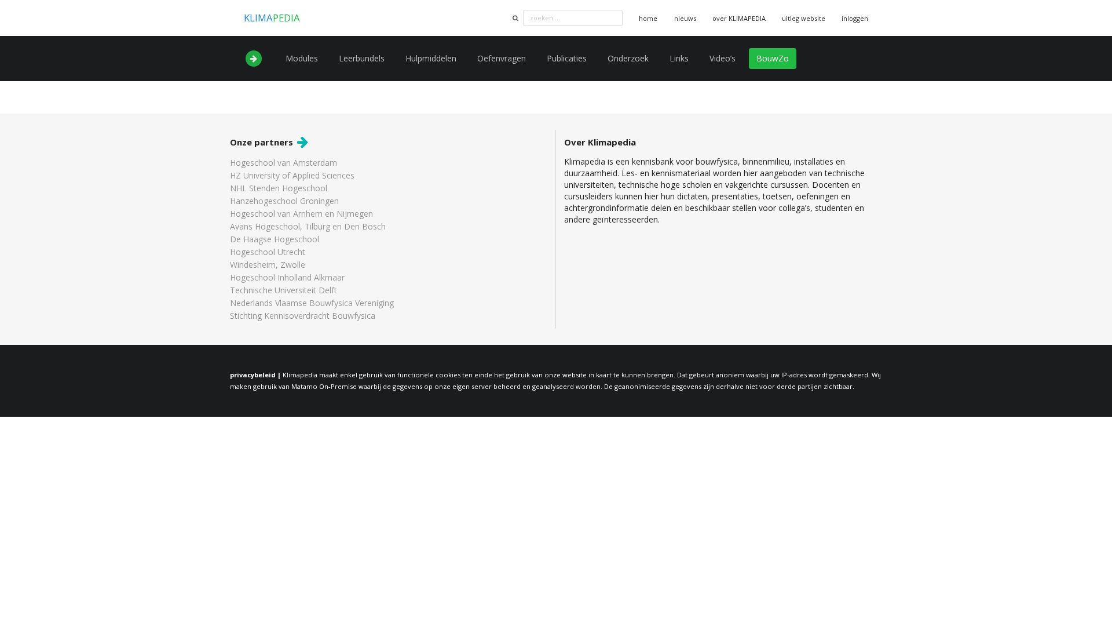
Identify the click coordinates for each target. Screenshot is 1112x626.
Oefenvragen (501, 58)
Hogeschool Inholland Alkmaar (287, 277)
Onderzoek (628, 58)
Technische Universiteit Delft (283, 290)
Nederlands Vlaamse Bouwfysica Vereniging (312, 302)
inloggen (855, 18)
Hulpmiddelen (430, 58)
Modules (302, 58)
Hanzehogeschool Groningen (284, 200)
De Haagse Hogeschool (274, 239)
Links (679, 58)
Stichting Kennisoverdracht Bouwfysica (302, 315)
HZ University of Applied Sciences (292, 175)
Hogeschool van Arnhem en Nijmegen (301, 213)
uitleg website (803, 18)
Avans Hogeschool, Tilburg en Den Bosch (308, 226)
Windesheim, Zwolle (267, 264)
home (648, 18)
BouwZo (772, 58)
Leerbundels (362, 58)
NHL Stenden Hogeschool (278, 188)
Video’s (722, 58)
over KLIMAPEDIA (739, 18)
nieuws (685, 18)
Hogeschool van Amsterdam (283, 163)
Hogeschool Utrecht (267, 251)
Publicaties (567, 58)
